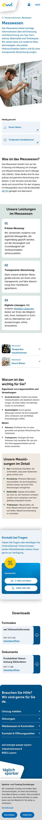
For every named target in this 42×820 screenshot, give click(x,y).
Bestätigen (9, 815)
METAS (5, 191)
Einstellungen (8, 807)
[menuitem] (21, 711)
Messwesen (26, 18)
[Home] (2, 18)
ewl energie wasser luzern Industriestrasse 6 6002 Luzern (16, 748)
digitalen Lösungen (24, 308)
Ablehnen (27, 815)
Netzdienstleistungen (13, 18)
